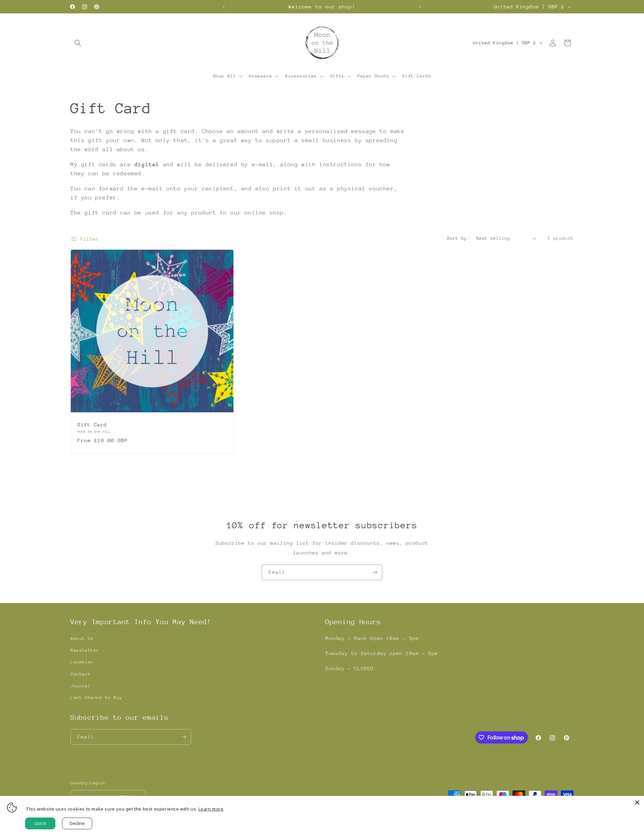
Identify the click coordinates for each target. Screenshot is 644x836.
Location (82, 661)
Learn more (211, 809)
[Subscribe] (374, 572)
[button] (77, 43)
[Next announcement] (420, 6)
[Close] (637, 802)
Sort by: (458, 238)
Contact (80, 673)
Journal (80, 685)
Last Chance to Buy (96, 697)
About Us (82, 638)
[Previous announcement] (223, 6)
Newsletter (84, 650)
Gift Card (92, 424)
